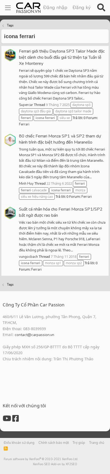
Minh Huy (26, 183)
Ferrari (24, 124)
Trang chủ (96, 442)
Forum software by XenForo (41, 459)
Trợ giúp (79, 442)
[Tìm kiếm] (101, 7)
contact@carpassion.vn (34, 334)
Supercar (26, 104)
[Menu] (8, 7)
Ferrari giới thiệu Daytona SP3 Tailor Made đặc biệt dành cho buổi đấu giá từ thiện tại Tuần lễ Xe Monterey (62, 57)
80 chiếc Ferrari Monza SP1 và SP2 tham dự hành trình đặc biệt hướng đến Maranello (60, 139)
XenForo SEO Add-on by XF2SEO (55, 464)
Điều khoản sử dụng (19, 442)
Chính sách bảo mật (53, 442)
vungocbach (28, 256)
